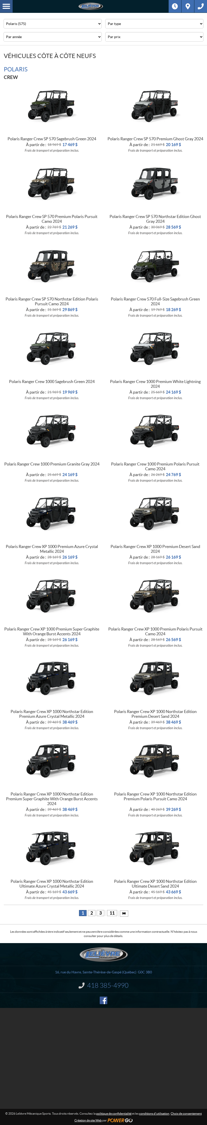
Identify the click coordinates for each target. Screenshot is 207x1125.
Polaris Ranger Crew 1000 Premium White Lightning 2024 (155, 384)
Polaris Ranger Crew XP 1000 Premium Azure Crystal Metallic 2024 (52, 549)
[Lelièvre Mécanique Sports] (91, 6)
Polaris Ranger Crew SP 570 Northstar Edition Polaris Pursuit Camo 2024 (52, 301)
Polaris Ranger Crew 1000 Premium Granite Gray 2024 (51, 464)
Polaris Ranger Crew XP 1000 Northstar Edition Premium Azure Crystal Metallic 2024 (52, 714)
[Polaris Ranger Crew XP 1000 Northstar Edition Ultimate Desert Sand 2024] (155, 850)
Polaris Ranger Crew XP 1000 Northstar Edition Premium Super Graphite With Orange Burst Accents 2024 (52, 799)
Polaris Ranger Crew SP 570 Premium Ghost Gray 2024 (155, 138)
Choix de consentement (186, 1113)
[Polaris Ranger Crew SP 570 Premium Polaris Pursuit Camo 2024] (52, 185)
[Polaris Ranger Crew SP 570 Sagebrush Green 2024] (52, 107)
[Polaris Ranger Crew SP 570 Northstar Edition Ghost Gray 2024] (155, 185)
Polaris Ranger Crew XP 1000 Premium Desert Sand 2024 (155, 549)
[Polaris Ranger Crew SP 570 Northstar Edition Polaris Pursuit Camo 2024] (52, 267)
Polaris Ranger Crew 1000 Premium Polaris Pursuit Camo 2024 (155, 466)
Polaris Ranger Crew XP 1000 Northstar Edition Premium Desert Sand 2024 (155, 714)
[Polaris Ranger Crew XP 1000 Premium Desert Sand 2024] (155, 515)
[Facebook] (103, 1000)
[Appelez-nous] (200, 6)
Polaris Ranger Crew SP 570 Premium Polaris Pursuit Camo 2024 (51, 219)
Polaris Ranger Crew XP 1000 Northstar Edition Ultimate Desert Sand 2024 (155, 883)
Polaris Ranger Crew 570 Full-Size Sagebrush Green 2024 (155, 301)
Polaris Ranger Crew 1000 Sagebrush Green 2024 (52, 381)
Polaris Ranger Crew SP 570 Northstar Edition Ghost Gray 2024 (155, 219)
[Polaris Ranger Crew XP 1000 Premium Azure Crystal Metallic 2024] (52, 515)
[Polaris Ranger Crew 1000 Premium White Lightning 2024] (155, 350)
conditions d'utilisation (154, 1113)
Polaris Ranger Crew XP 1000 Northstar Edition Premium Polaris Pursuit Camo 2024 (155, 796)
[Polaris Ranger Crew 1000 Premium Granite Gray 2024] (52, 432)
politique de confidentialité (114, 1113)
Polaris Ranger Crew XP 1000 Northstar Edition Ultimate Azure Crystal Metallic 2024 (52, 883)
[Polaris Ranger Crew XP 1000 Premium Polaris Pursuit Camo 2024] (155, 597)
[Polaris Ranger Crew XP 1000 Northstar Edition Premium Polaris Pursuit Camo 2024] (155, 762)
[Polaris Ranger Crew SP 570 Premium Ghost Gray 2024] (155, 107)
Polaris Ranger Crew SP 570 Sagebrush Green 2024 (52, 138)
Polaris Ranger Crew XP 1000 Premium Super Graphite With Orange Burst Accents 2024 (51, 631)
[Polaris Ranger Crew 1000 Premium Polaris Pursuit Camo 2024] (155, 432)
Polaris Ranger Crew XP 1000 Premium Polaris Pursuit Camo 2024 (155, 631)
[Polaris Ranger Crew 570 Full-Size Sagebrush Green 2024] (155, 267)
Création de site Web (88, 1120)
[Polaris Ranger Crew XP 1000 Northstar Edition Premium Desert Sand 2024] (155, 680)
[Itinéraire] (188, 6)
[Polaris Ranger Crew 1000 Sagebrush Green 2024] (52, 350)
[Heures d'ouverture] (175, 6)
